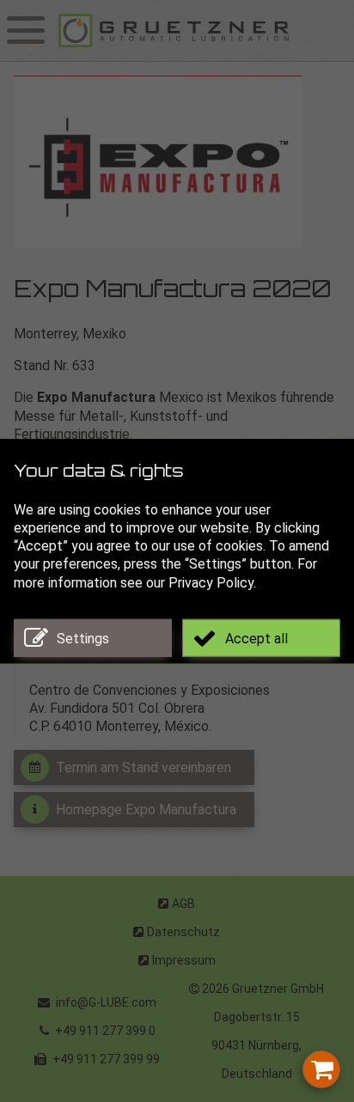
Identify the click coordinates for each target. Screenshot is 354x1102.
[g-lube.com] (202, 30)
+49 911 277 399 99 (105, 1059)
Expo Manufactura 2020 (172, 291)
